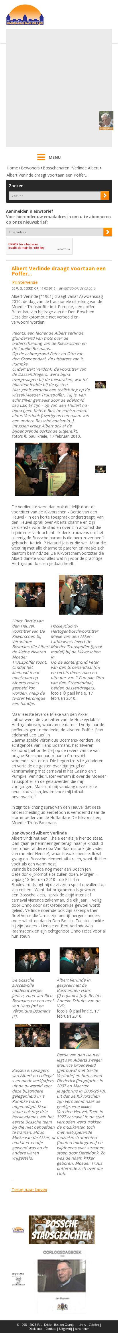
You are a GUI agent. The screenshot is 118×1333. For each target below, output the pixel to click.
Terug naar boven (29, 1189)
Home (12, 168)
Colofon (94, 1325)
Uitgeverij (65, 1329)
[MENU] (41, 161)
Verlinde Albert (85, 168)
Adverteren (82, 1329)
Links (82, 1325)
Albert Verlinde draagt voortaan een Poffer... (47, 175)
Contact (51, 1329)
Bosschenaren (56, 168)
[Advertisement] (59, 88)
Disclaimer (35, 1329)
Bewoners (30, 168)
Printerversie (25, 282)
